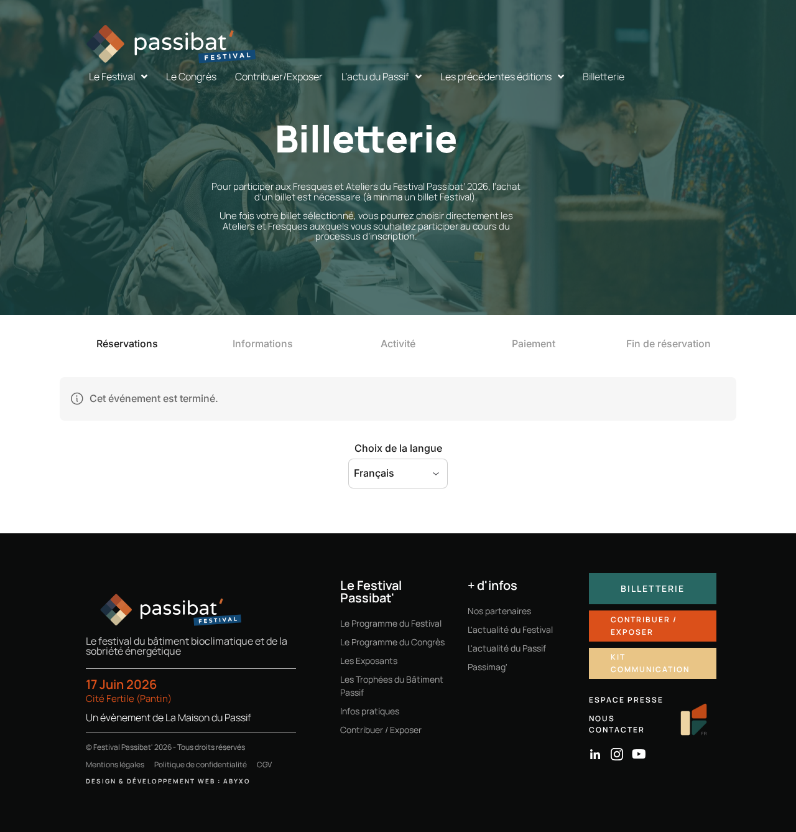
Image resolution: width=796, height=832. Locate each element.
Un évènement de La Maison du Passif (168, 717)
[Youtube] (638, 754)
